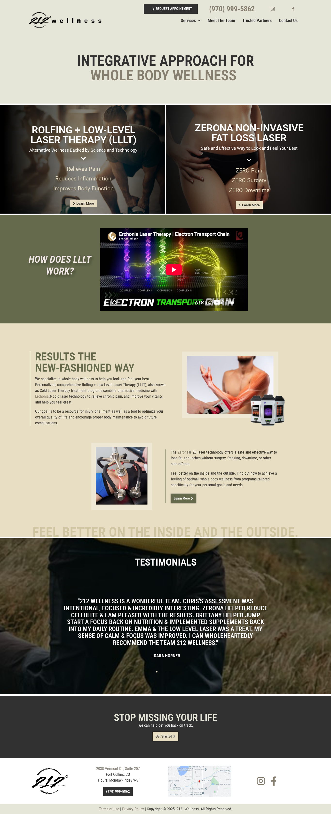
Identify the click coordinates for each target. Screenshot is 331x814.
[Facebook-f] (273, 781)
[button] (34, 618)
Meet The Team (221, 20)
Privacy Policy (133, 809)
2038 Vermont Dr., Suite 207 (118, 768)
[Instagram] (260, 781)
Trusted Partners (257, 20)
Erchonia (42, 396)
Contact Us (288, 20)
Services (188, 20)
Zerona (183, 452)
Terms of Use (109, 809)
